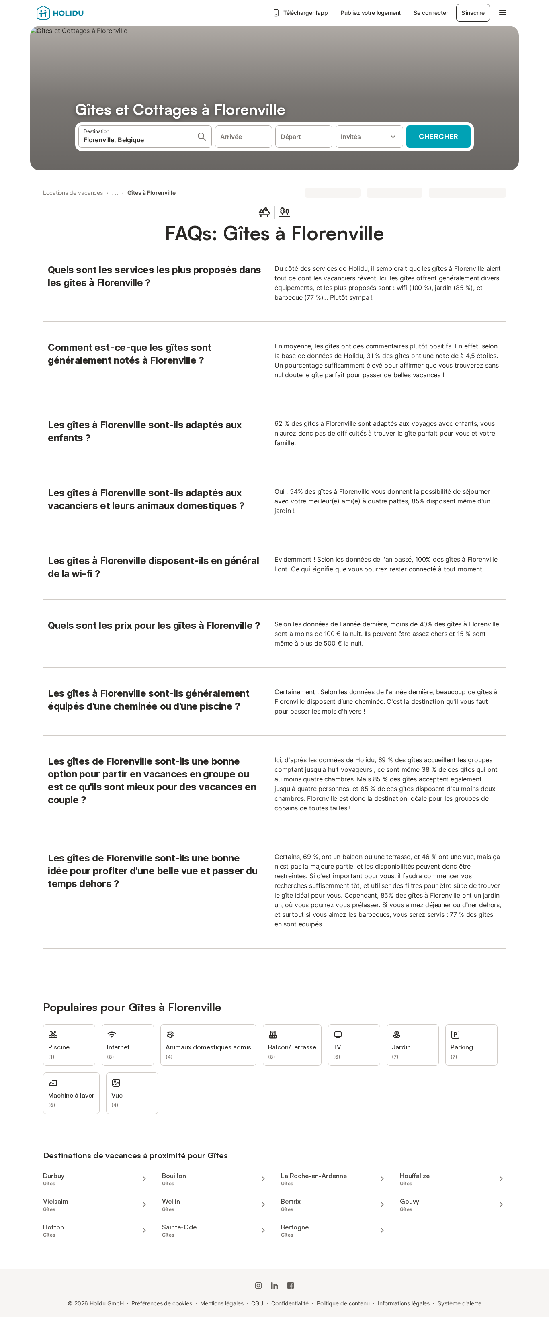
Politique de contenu (343, 1303)
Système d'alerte (459, 1303)
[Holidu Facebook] (290, 1285)
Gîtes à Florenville (151, 192)
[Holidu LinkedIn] (274, 1285)
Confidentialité (290, 1303)
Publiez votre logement (371, 12)
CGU (257, 1303)
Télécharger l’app (305, 12)
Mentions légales (222, 1303)
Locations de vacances (73, 192)
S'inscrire (473, 12)
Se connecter (431, 12)
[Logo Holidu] (76, 13)
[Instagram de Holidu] (258, 1285)
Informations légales (404, 1303)
